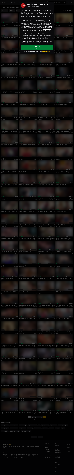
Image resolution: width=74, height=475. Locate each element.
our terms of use (46, 51)
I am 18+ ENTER (37, 48)
